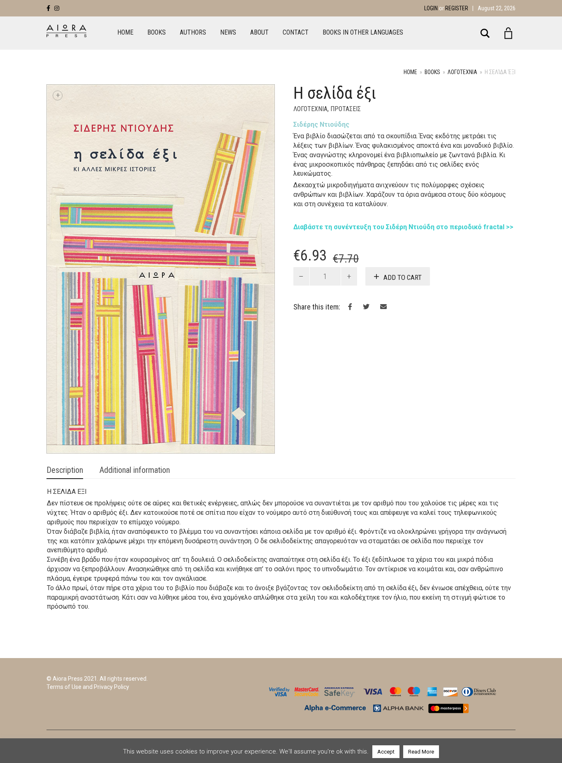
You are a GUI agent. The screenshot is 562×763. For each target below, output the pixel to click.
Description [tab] (64, 470)
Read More (421, 752)
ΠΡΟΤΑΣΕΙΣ (345, 109)
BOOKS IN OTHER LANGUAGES (363, 32)
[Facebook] (48, 8)
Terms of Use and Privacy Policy (87, 687)
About (259, 32)
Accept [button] (386, 752)
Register (456, 8)
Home (125, 32)
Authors (193, 32)
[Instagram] (56, 8)
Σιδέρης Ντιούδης (321, 124)
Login (431, 8)
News (228, 32)
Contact (296, 32)
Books (156, 32)
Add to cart (402, 277)
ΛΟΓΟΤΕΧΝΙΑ (462, 72)
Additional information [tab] (135, 470)
